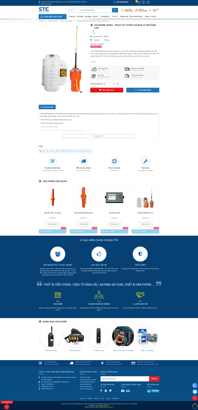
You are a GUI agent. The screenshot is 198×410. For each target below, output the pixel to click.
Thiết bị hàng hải (52, 21)
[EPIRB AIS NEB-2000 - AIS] (114, 197)
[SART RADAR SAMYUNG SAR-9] (52, 197)
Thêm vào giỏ (52, 224)
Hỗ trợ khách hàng (135, 16)
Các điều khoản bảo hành (87, 382)
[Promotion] (148, 3)
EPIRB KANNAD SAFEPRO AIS (145, 213)
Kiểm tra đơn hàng (46, 4)
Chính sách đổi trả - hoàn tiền (88, 379)
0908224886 (122, 2)
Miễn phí (143, 10)
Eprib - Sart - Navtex (66, 21)
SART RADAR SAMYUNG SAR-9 (52, 213)
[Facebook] (102, 390)
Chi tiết (52, 202)
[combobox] (72, 9)
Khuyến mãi (124, 16)
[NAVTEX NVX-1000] (83, 197)
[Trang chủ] (44, 7)
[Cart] (139, 2)
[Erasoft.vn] (111, 407)
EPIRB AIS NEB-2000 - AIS (114, 213)
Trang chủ (72, 16)
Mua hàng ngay (108, 90)
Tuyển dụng (115, 398)
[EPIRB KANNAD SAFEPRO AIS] (145, 197)
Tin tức (114, 16)
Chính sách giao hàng (86, 389)
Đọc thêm (98, 136)
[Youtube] (106, 390)
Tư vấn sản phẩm (144, 90)
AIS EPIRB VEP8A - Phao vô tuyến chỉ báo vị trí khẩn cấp (75, 151)
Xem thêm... (93, 62)
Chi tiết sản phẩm (47, 107)
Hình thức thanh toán (86, 386)
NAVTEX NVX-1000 (83, 213)
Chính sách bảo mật (85, 384)
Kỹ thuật (156, 10)
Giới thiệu (80, 16)
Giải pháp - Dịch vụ (91, 16)
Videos (147, 16)
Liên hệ (153, 16)
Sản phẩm (129, 10)
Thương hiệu (105, 16)
